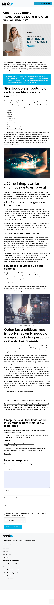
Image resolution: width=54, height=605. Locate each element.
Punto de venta (7, 576)
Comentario (8, 469)
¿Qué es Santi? (7, 554)
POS (40, 400)
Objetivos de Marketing (14, 129)
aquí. (31, 391)
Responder (7, 440)
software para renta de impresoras (22, 409)
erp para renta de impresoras (16, 404)
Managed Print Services (18, 406)
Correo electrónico (10, 498)
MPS (27, 406)
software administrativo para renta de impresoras (27, 407)
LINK (33, 400)
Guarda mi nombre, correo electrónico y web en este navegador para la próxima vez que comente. (26, 514)
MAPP (37, 400)
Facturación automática (10, 564)
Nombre (7, 490)
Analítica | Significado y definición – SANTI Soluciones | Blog (23, 430)
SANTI (17, 367)
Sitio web (5, 551)
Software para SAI (39, 409)
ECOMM (29, 400)
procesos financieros (29, 257)
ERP (5, 404)
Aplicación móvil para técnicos (12, 573)
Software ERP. (28, 348)
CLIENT (24, 400)
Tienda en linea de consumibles (12, 567)
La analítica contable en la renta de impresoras (19, 444)
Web (5, 505)
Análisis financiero (8, 579)
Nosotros (6, 557)
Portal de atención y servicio (12, 570)
